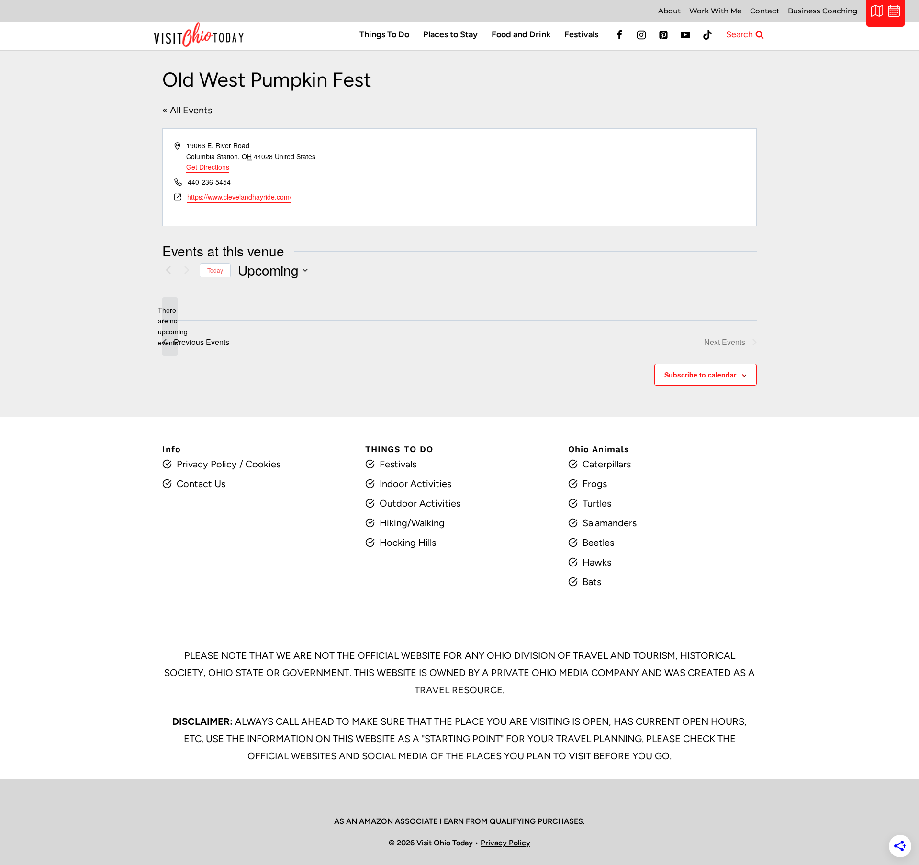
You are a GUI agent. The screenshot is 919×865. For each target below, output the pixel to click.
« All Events (187, 110)
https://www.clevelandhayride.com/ (239, 196)
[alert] (170, 326)
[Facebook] (619, 34)
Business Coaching (822, 10)
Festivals (581, 34)
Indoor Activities (415, 483)
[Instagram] (641, 34)
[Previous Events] (168, 270)
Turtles (597, 503)
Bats (592, 582)
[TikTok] (707, 34)
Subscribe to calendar (700, 374)
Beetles (598, 542)
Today (215, 270)
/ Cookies (258, 464)
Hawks (597, 562)
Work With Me (715, 10)
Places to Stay (450, 34)
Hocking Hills (408, 542)
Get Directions (207, 167)
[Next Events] (186, 270)
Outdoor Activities (420, 503)
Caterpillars (607, 464)
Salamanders (610, 523)
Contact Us (201, 483)
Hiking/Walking (412, 523)
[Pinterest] (663, 34)
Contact (764, 10)
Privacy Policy (207, 464)
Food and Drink (521, 34)
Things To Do (384, 34)
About (669, 10)
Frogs (595, 483)
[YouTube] (685, 34)
